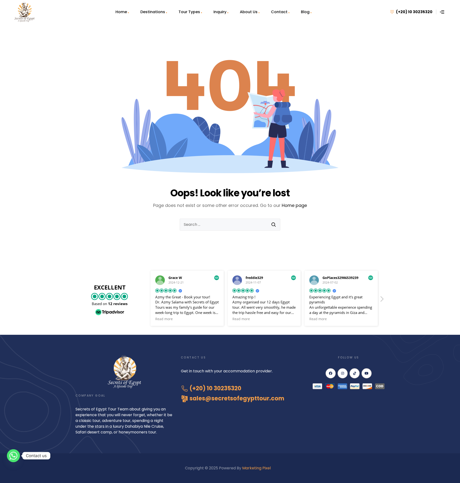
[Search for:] (230, 225)
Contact (279, 12)
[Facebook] (331, 373)
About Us (249, 12)
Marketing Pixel (257, 468)
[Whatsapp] (13, 455)
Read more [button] (164, 319)
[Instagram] (343, 373)
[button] (381, 300)
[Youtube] (367, 373)
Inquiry (219, 12)
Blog (305, 12)
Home (121, 12)
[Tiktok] (355, 373)
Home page (294, 205)
